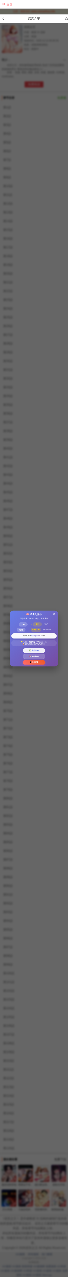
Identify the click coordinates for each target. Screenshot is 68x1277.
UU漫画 (7, 4)
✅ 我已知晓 (34, 650)
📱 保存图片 (34, 662)
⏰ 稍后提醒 (34, 656)
